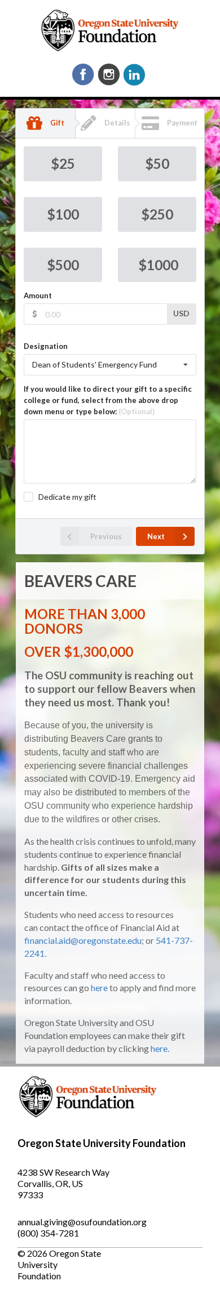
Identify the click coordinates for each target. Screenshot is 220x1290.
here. (160, 1048)
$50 (157, 163)
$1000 (158, 265)
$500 (63, 265)
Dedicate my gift (67, 496)
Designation (46, 346)
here (99, 987)
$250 (157, 214)
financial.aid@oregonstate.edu (83, 940)
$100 (63, 214)
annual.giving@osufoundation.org (82, 1221)
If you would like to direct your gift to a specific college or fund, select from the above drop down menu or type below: (108, 400)
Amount (38, 295)
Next (156, 536)
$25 (63, 163)
